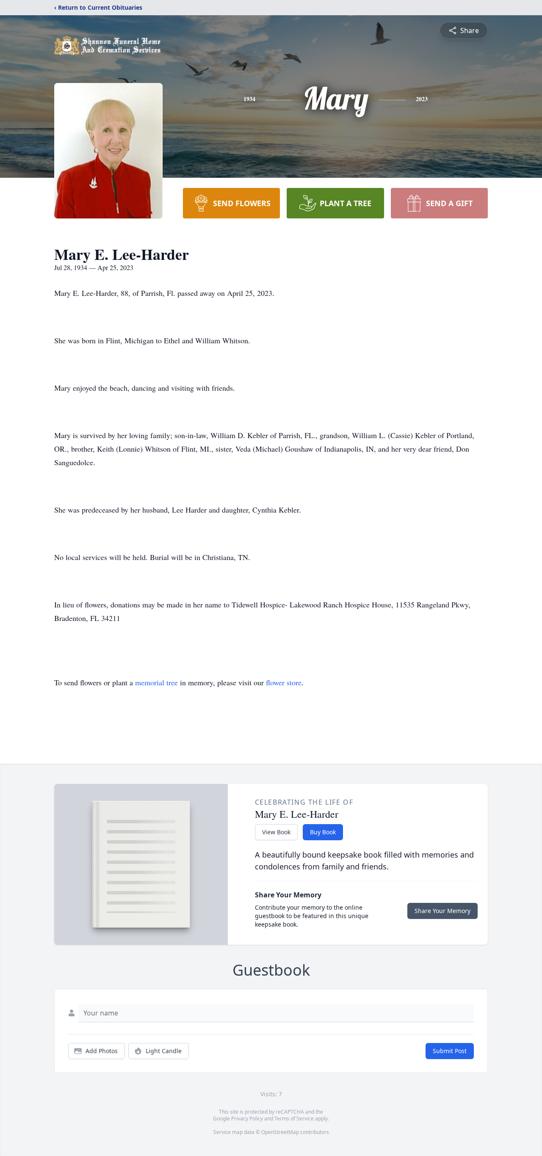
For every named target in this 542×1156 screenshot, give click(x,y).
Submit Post (450, 1051)
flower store (283, 682)
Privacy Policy (247, 1118)
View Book (276, 832)
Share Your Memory (442, 911)
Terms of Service (294, 1118)
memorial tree (156, 682)
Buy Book (323, 832)
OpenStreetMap (280, 1132)
